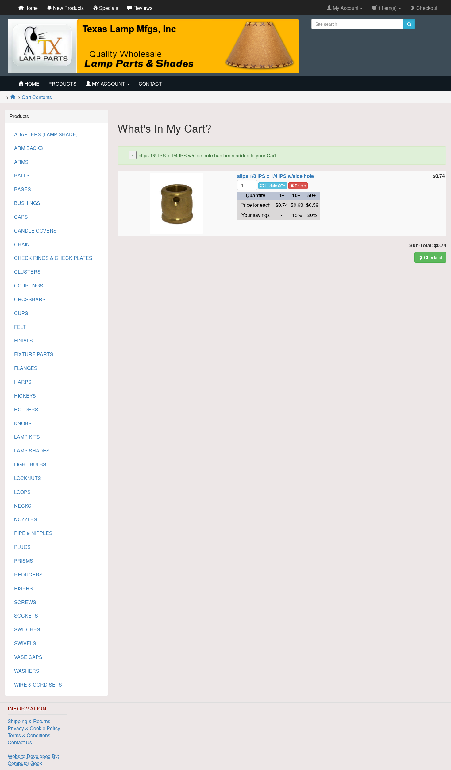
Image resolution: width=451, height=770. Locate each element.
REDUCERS (28, 574)
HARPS (23, 381)
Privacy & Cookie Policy (34, 728)
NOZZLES (25, 519)
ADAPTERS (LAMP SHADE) (46, 134)
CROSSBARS (30, 299)
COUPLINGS (28, 285)
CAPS (21, 216)
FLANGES (25, 368)
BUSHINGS (27, 202)
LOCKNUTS (27, 478)
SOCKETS (26, 615)
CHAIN (22, 244)
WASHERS (26, 670)
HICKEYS (25, 395)
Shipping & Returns (29, 721)
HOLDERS (26, 409)
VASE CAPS (28, 656)
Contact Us (20, 742)
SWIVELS (25, 643)
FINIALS (23, 340)
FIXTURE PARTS (33, 354)
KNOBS (23, 423)
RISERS (23, 588)
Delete (300, 185)
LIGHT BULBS (30, 464)
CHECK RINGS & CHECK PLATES (53, 257)
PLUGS (22, 546)
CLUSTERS (27, 271)
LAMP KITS (27, 436)
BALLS (22, 175)
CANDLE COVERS (35, 230)
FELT (20, 326)
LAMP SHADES (32, 450)
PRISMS (23, 560)
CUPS (21, 313)
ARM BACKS (28, 148)
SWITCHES (27, 629)
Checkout (426, 7)
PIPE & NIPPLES (33, 533)
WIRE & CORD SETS (38, 684)
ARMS (21, 161)
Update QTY (274, 185)
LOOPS (22, 491)
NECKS (22, 505)
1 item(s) (387, 7)
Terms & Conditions (29, 735)
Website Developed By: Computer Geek (33, 760)
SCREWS (25, 602)
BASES (22, 189)
